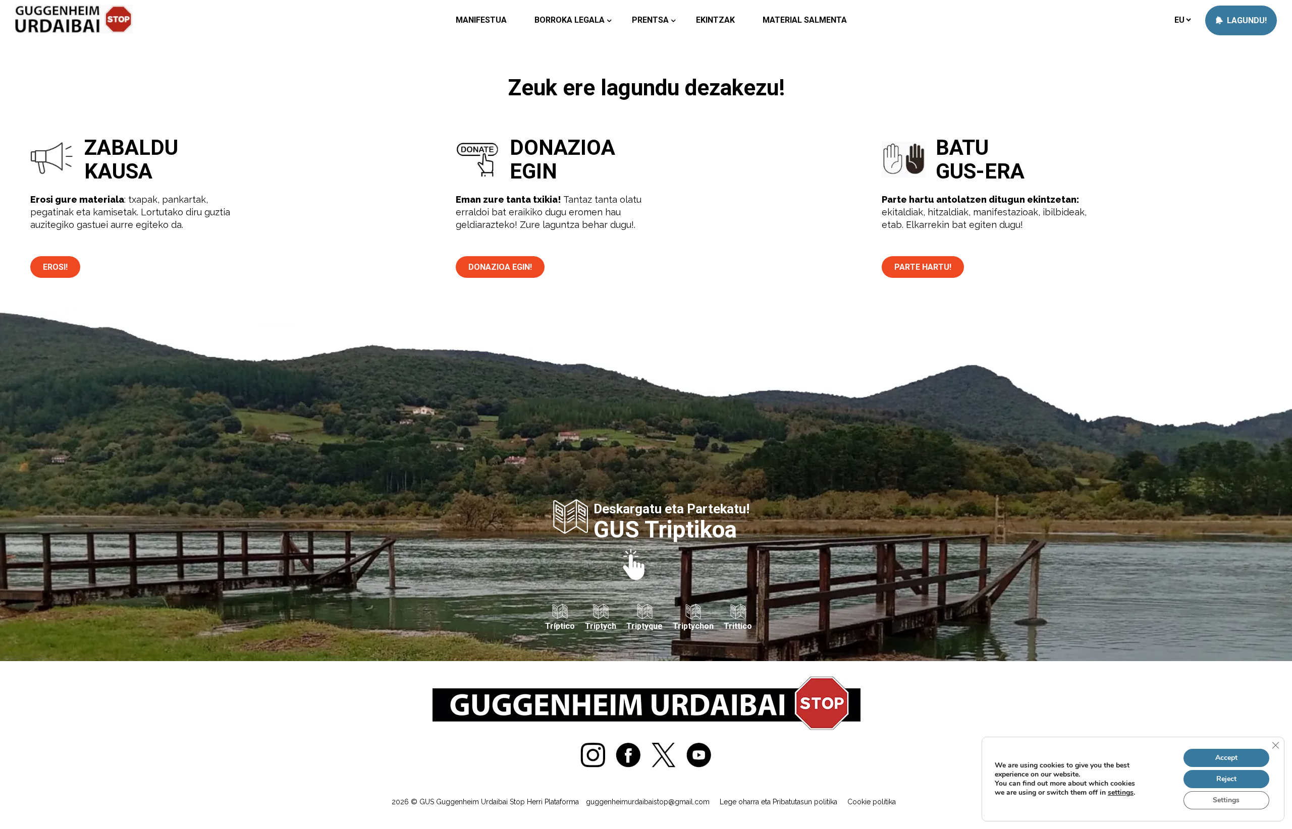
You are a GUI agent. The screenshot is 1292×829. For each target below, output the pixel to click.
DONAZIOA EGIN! (500, 267)
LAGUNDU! (1246, 20)
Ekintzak (715, 20)
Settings (1226, 800)
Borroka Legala (569, 20)
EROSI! (55, 267)
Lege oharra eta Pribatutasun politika (778, 802)
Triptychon (693, 626)
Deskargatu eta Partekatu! (671, 520)
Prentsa (650, 20)
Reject (1226, 779)
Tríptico (560, 626)
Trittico (738, 626)
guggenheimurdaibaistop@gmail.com (648, 802)
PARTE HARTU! (922, 267)
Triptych (600, 626)
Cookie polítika (871, 802)
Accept (1226, 757)
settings (1121, 792)
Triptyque (644, 626)
